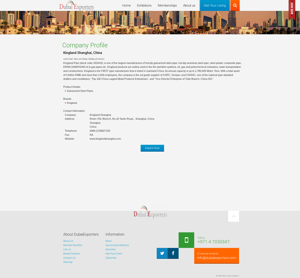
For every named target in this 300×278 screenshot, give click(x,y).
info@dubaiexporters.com (216, 256)
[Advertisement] (150, 176)
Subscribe (110, 257)
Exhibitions (144, 5)
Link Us (67, 249)
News (108, 241)
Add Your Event (113, 253)
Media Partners (71, 253)
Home (126, 5)
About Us (68, 241)
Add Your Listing (215, 5)
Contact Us (69, 257)
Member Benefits (72, 245)
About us (189, 5)
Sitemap (67, 262)
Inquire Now (152, 148)
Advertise (110, 249)
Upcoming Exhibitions (117, 245)
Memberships (167, 5)
